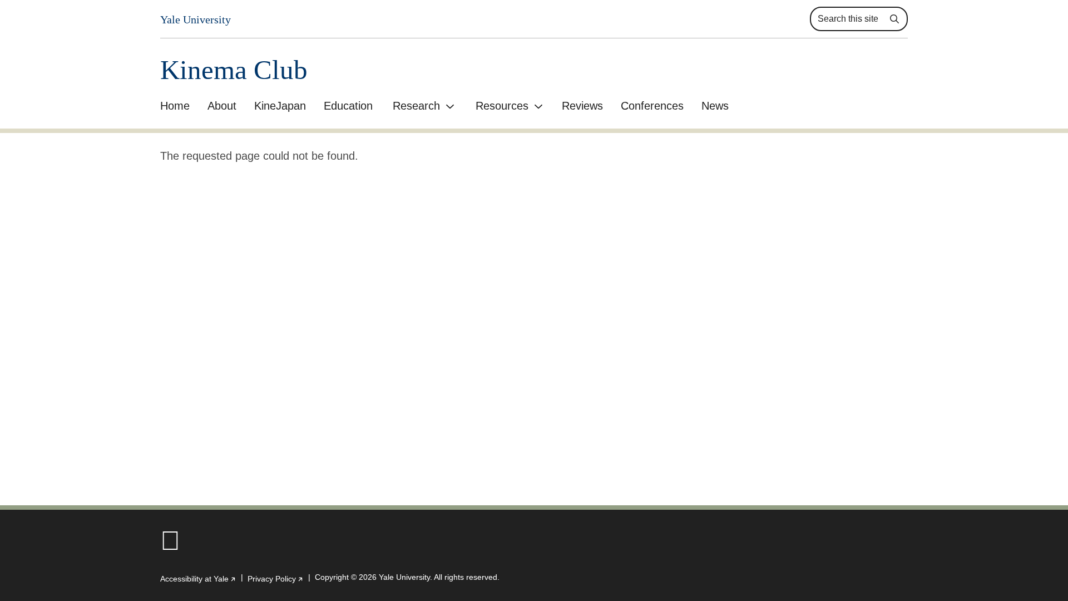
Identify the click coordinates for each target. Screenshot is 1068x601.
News (715, 106)
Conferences (652, 106)
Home (175, 106)
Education (348, 106)
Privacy (276, 578)
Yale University (195, 19)
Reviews (582, 106)
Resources (502, 106)
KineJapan (280, 106)
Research (416, 106)
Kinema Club (234, 69)
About (221, 106)
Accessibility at (198, 578)
